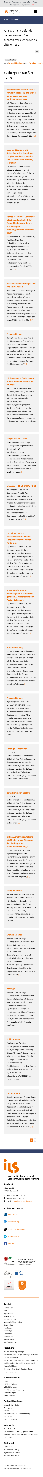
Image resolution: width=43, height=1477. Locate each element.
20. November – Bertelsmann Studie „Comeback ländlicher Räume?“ (20, 381)
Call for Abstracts (14, 1093)
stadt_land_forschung (16, 1229)
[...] (34, 136)
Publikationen (13, 1039)
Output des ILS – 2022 (17, 438)
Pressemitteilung (15, 334)
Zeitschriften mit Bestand (18, 792)
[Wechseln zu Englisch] (33, 4)
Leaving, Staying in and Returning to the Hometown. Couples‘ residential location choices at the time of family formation (20, 156)
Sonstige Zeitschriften (17, 748)
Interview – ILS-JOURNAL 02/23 (21, 486)
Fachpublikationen (16, 63)
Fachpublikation (14, 890)
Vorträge (11, 988)
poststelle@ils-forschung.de (22, 1201)
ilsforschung (12, 1244)
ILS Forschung (13, 1236)
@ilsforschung (13, 1222)
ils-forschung (13, 1214)
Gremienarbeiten (14, 934)
